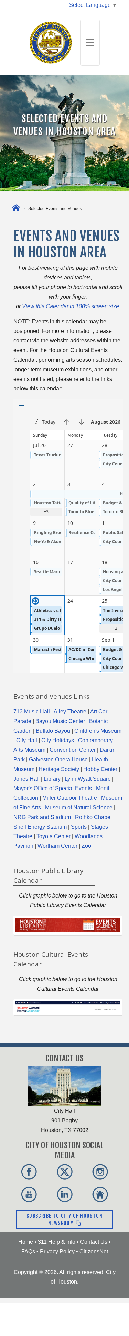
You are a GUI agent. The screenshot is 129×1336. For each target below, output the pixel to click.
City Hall (26, 740)
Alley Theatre (70, 711)
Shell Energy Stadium (40, 827)
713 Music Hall (31, 711)
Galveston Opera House (58, 759)
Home (25, 1242)
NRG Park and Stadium (42, 817)
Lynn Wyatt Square (88, 779)
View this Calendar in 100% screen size (70, 306)
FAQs (28, 1251)
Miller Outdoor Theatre (69, 798)
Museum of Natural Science (78, 807)
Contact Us (93, 1242)
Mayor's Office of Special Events (52, 788)
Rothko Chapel (93, 817)
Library (52, 779)
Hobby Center (100, 769)
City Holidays (57, 740)
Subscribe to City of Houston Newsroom (64, 1219)
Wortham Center (57, 846)
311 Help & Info (56, 1242)
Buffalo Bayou (53, 731)
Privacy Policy (57, 1251)
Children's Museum (97, 731)
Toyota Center (53, 836)
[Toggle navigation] (90, 43)
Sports (79, 827)
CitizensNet (93, 1251)
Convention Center (73, 750)
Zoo (86, 846)
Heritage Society (59, 769)
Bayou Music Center (60, 721)
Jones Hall (26, 779)
